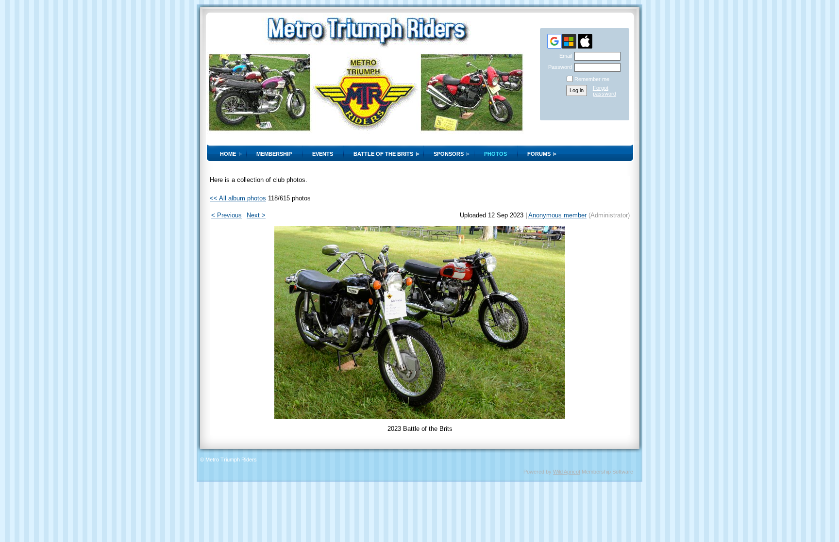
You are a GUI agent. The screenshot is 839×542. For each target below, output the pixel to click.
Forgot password (604, 91)
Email (564, 56)
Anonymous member (557, 215)
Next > (256, 215)
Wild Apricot (566, 472)
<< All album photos (238, 198)
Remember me (591, 79)
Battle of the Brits (383, 154)
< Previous (226, 215)
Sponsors (449, 154)
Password (558, 67)
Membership (274, 154)
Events (322, 154)
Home (228, 154)
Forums (539, 154)
